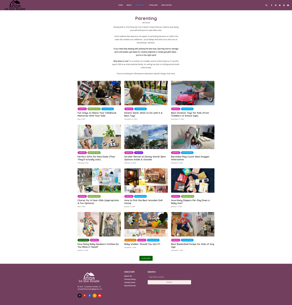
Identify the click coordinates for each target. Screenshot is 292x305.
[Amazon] (95, 296)
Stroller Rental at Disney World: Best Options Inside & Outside (145, 158)
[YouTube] (100, 296)
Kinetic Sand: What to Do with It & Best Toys (143, 114)
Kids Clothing (83, 240)
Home (120, 5)
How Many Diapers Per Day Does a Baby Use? (190, 202)
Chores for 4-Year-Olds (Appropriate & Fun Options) (98, 202)
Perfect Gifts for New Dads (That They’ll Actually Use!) (96, 158)
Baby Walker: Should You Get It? (142, 244)
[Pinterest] (85, 296)
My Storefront (130, 286)
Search (169, 282)
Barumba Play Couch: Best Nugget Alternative (190, 158)
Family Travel (129, 282)
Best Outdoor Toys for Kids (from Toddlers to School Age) (190, 114)
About (129, 5)
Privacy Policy (130, 279)
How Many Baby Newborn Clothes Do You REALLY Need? (98, 245)
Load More (146, 258)
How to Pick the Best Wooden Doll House (143, 202)
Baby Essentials (130, 240)
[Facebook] (90, 296)
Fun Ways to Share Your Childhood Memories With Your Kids (97, 114)
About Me (128, 276)
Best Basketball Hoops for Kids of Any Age (192, 245)
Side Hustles (166, 5)
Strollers (153, 5)
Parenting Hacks (94, 109)
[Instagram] (80, 296)
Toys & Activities (108, 109)
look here (171, 73)
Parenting (140, 5)
